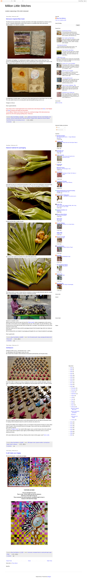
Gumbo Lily (59, 274)
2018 (71, 380)
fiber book (40, 116)
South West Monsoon (11, 120)
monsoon (8, 118)
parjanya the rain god (42, 118)
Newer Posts (9, 560)
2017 (71, 382)
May (72, 401)
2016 (71, 384)
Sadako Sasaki (14, 429)
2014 (71, 422)
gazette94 (59, 255)
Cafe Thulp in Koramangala (67, 284)
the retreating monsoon (20, 120)
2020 (71, 377)
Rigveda (48, 118)
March (72, 404)
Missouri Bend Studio (62, 214)
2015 (71, 386)
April (72, 403)
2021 (71, 375)
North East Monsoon (26, 118)
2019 (71, 379)
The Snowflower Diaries (62, 264)
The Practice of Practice (61, 215)
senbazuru (15, 444)
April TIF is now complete (67, 70)
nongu (39, 337)
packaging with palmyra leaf (46, 337)
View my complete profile (60, 20)
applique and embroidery (32, 116)
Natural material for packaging (16, 148)
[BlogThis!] (28, 120)
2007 (71, 435)
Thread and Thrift (61, 236)
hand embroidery (45, 116)
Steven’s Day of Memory (67, 182)
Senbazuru (9, 348)
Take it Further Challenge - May (69, 85)
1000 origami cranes (32, 442)
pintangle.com (60, 150)
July (72, 397)
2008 (71, 433)
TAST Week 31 (60, 151)
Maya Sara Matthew (61, 18)
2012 (71, 425)
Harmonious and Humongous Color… (64, 168)
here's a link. (46, 435)
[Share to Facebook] (31, 120)
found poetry (30, 552)
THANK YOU (59, 233)
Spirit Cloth (59, 218)
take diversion (60, 283)
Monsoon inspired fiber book (15, 19)
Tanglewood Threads (62, 181)
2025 (71, 367)
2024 (71, 369)
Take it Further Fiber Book (67, 50)
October (73, 391)
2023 (71, 371)
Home (29, 560)
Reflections (59, 211)
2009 (71, 431)
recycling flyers (47, 442)
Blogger (49, 576)
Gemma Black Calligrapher (63, 195)
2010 (71, 429)
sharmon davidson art (62, 209)
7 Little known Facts (61, 57)
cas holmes (59, 172)
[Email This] (27, 120)
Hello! (63, 275)
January (73, 419)
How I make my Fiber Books (68, 37)
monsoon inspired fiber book (16, 118)
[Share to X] (30, 120)
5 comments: (9, 121)
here (44, 108)
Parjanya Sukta (34, 118)
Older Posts (49, 560)
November (73, 390)
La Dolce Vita (60, 141)
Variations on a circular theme (68, 224)
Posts (58, 127)
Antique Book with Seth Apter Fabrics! (69, 142)
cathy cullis (59, 232)
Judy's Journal (60, 155)
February (73, 406)
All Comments (60, 129)
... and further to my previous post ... (69, 196)
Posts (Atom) (15, 563)
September (73, 393)
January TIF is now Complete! (68, 63)
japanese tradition (39, 442)
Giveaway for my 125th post (68, 92)
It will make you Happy (13, 453)
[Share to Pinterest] (32, 120)
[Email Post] (14, 121)
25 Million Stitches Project (67, 247)
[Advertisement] (29, 134)
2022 (71, 373)
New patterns (65, 265)
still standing (59, 219)
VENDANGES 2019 (66, 256)
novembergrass (60, 246)
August (73, 395)
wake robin (59, 204)
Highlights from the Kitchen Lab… (63, 191)
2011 (71, 427)
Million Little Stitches (18, 5)
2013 (71, 423)
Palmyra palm (31, 322)
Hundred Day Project (66, 30)
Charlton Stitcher (61, 223)
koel (50, 116)
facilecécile (59, 164)
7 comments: (9, 340)
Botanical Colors (61, 167)
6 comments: (9, 446)
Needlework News (61, 135)
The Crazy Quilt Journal (67, 78)
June (72, 399)
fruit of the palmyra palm (32, 337)
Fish (63, 237)
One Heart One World (62, 45)
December (73, 388)
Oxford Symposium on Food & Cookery (66, 190)
